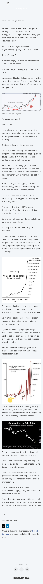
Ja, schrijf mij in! (21, 9)
